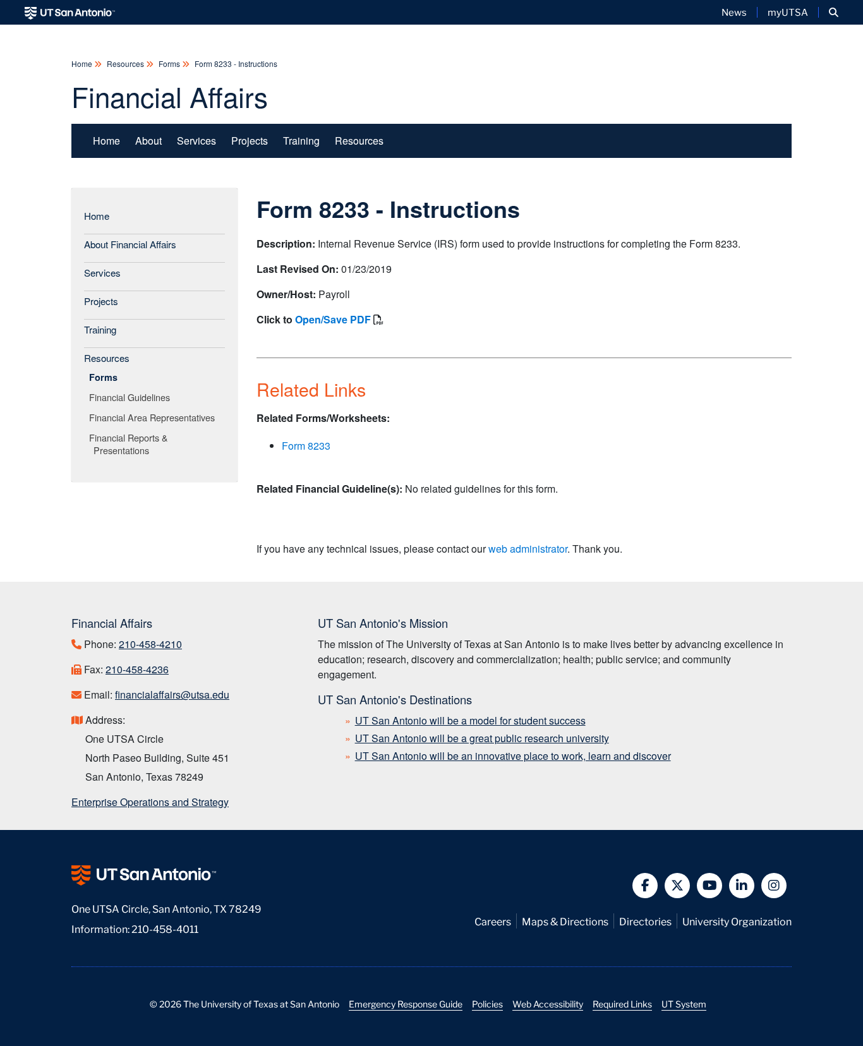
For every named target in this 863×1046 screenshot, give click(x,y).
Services (196, 140)
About (148, 140)
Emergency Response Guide (405, 1003)
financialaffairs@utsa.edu (172, 694)
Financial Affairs (169, 96)
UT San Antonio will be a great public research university (482, 738)
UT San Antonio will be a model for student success (470, 720)
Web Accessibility (547, 1003)
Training (301, 140)
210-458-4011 (164, 928)
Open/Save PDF (333, 319)
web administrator (527, 548)
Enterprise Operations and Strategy (150, 802)
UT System (683, 1003)
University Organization (737, 920)
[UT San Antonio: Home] (70, 12)
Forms (169, 63)
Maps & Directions (565, 920)
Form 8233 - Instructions (235, 63)
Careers (492, 920)
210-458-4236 (137, 669)
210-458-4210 (150, 644)
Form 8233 (306, 445)
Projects (249, 140)
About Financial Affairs (130, 244)
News (734, 12)
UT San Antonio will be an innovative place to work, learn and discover (513, 755)
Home (82, 63)
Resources (125, 63)
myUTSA (788, 12)
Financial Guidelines (132, 397)
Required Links (622, 1003)
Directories (645, 920)
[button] (833, 12)
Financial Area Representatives (154, 417)
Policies (487, 1003)
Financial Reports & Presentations (131, 444)
